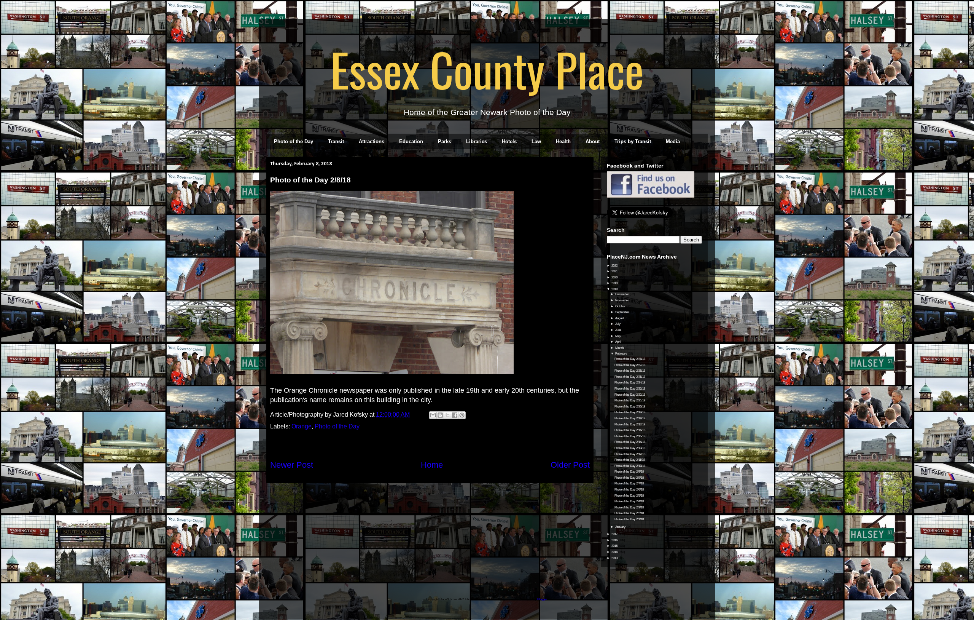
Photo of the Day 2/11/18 (629, 460)
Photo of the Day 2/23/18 (629, 388)
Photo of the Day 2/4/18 (629, 501)
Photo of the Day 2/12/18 (629, 454)
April (618, 342)
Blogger (542, 599)
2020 (614, 277)
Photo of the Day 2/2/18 (629, 513)
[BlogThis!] (440, 415)
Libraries (476, 141)
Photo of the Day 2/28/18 (629, 359)
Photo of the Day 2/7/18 (629, 483)
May (618, 336)
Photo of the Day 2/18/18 (629, 418)
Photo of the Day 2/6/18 (629, 489)
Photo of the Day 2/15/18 (629, 436)
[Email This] (433, 415)
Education (411, 141)
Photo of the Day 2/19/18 (629, 412)
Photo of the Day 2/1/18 (629, 519)
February (621, 353)
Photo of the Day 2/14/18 (629, 442)
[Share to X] (447, 415)
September (622, 312)
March (619, 348)
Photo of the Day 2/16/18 (629, 430)
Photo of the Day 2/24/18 (629, 382)
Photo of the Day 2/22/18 (629, 394)
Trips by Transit (632, 141)
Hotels (509, 141)
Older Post (570, 465)
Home (432, 465)
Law (536, 141)
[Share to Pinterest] (462, 415)
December (622, 294)
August (620, 318)
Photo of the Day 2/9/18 (629, 471)
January (620, 527)
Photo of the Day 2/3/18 (629, 507)
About (593, 141)
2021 (614, 271)
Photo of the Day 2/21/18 (629, 400)
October (620, 306)
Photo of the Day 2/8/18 (629, 477)
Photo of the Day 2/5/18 (629, 495)
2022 (614, 265)
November (622, 300)
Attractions (371, 141)
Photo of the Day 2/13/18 (629, 448)
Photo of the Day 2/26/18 (629, 370)
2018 (614, 289)
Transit (336, 141)
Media (673, 141)
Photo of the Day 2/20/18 (629, 406)
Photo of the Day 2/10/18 (629, 466)
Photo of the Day (293, 141)
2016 (614, 540)
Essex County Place (487, 69)
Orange (301, 426)
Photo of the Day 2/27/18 (629, 365)
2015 (614, 546)
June (618, 330)
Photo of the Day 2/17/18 (629, 424)
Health (563, 141)
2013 (614, 558)
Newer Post (291, 465)
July (618, 324)
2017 (614, 534)
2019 (614, 283)
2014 (614, 552)
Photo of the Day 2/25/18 (629, 377)
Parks (444, 141)
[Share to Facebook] (454, 415)
